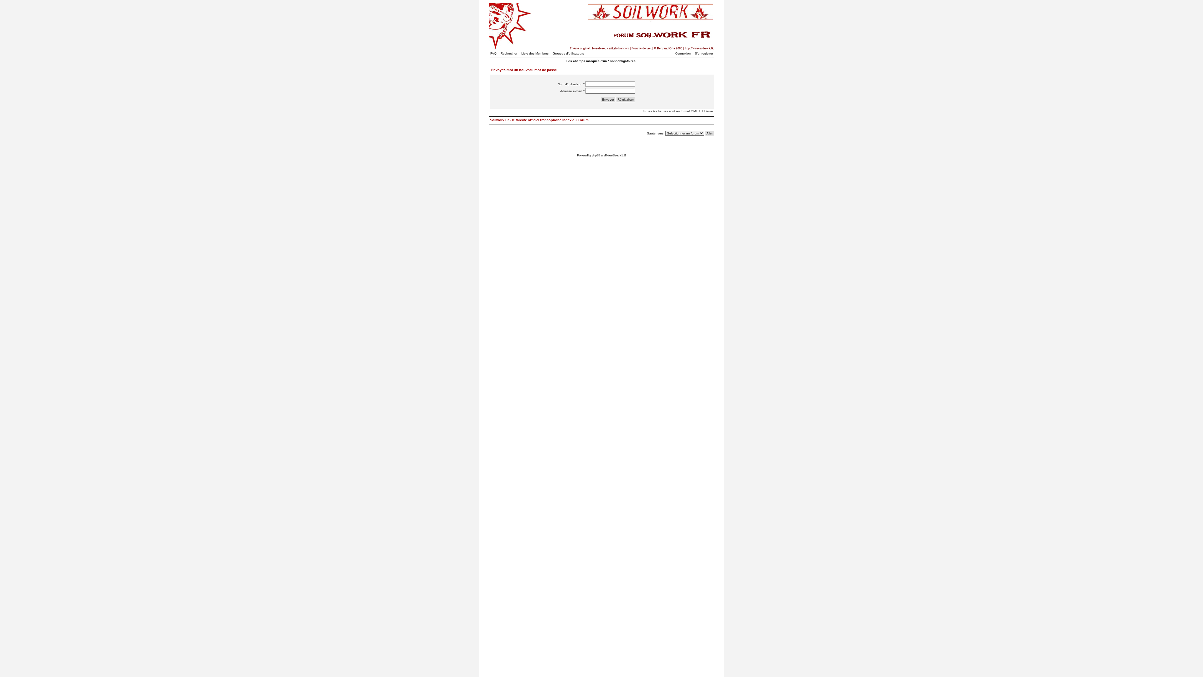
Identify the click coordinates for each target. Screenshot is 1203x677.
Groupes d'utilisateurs (568, 53)
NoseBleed (612, 155)
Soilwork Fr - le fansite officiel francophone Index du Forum (539, 120)
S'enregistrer (704, 53)
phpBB (596, 155)
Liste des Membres (535, 53)
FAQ (493, 53)
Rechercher (509, 53)
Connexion (683, 53)
